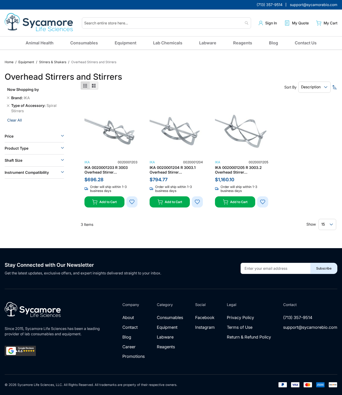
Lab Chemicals (167, 42)
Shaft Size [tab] (13, 160)
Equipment (125, 42)
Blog (273, 42)
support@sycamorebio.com (310, 327)
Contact (130, 327)
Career (129, 346)
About (128, 317)
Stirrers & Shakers (53, 62)
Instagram (205, 327)
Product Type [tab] (16, 148)
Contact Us (306, 42)
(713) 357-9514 (297, 317)
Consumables (84, 42)
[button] (267, 23)
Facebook (205, 317)
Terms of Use (239, 327)
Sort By (290, 87)
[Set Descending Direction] (334, 87)
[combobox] (166, 23)
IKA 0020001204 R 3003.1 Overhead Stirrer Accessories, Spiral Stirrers (174, 169)
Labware (207, 42)
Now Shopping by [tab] (23, 89)
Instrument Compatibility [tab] (27, 172)
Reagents (242, 42)
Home (9, 62)
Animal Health (40, 42)
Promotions (133, 356)
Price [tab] (9, 136)
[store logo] (39, 23)
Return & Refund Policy (249, 337)
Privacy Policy (240, 317)
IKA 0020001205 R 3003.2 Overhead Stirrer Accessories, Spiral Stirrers (239, 169)
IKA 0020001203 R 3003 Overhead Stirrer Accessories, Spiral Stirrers (108, 169)
